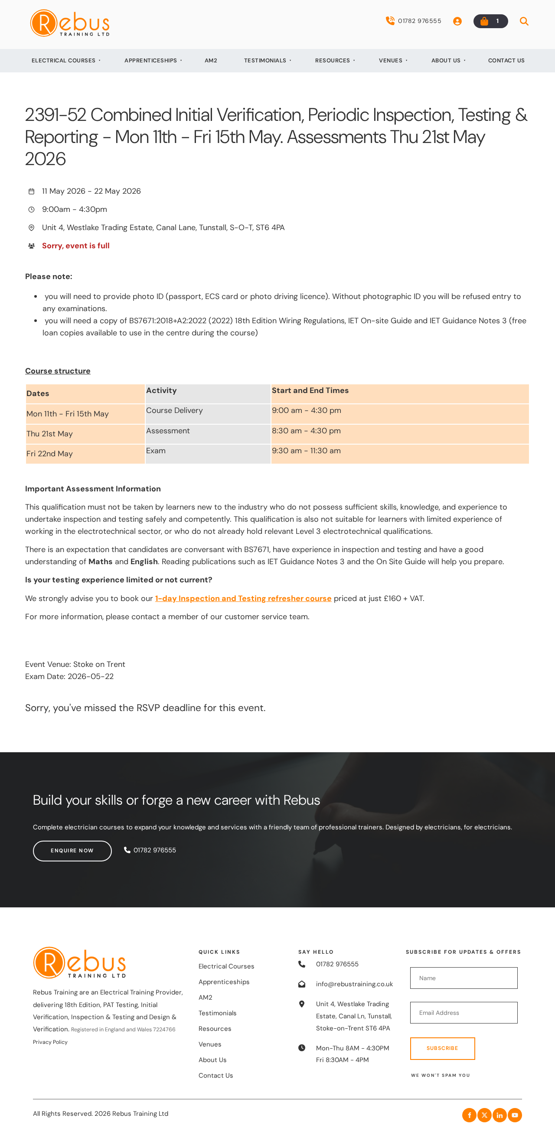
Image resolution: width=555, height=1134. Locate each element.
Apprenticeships (150, 60)
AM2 (211, 60)
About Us (446, 60)
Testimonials (265, 60)
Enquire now (54, 846)
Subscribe (442, 1048)
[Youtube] (515, 1115)
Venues (390, 60)
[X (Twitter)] (484, 1115)
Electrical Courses (64, 60)
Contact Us (506, 60)
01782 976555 (419, 21)
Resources (332, 60)
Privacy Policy (50, 1042)
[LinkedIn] (500, 1115)
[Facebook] (469, 1115)
